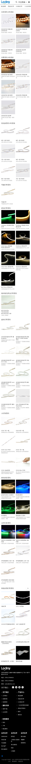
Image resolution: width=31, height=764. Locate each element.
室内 (4, 722)
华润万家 (3, 739)
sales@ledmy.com (10, 684)
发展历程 (5, 698)
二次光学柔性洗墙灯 (23, 705)
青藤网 (22, 739)
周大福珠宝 (4, 749)
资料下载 (5, 709)
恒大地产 (3, 746)
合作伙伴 (4, 733)
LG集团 (13, 751)
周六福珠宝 (14, 744)
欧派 (12, 747)
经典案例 (6, 719)
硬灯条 (20, 714)
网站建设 (14, 761)
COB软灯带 (19, 6)
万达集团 (3, 742)
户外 (4, 725)
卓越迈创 (20, 761)
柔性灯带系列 (21, 708)
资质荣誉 (5, 702)
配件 (19, 711)
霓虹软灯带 (11, 6)
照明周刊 (23, 742)
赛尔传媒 (23, 736)
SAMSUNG (4, 736)
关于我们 (6, 692)
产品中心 (21, 692)
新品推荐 (3, 6)
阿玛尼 (13, 736)
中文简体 (22, 2)
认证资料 (5, 712)
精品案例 (5, 728)
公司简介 (5, 695)
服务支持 (6, 705)
